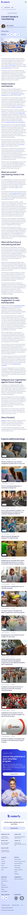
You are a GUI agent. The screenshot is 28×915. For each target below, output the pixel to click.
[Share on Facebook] (8, 34)
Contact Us (3, 861)
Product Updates (4, 891)
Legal (2, 869)
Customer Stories (4, 881)
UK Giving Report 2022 (15, 193)
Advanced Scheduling (18, 863)
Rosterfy (3, 420)
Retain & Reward (17, 865)
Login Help (3, 863)
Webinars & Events (4, 887)
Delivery (15, 871)
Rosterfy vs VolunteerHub (18, 879)
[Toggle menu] (26, 2)
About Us (3, 859)
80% (17, 187)
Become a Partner (4, 867)
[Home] (2, 7)
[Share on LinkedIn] (11, 34)
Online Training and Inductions (19, 861)
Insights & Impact (17, 867)
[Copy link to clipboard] (18, 34)
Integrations (16, 873)
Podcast (2, 889)
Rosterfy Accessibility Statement (7, 907)
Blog (12, 7)
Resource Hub (3, 879)
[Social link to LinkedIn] (2, 897)
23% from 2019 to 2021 (17, 107)
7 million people (12, 65)
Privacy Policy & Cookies (6, 905)
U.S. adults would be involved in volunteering (14, 122)
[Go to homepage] (5, 2)
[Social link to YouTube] (6, 897)
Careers (2, 865)
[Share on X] (14, 34)
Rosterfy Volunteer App (18, 869)
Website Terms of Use (15, 905)
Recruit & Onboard (17, 859)
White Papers (3, 885)
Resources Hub (7, 7)
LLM (22, 905)
